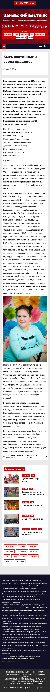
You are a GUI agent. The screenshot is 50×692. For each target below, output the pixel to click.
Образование (39, 35)
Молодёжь (24, 35)
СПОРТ (25, 489)
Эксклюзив (20, 561)
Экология (9, 561)
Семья (30, 37)
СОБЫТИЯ (26, 475)
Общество (7, 35)
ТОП (33, 475)
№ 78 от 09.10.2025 (16, 607)
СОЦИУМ (25, 502)
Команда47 (33, 546)
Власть (16, 35)
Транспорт (33, 556)
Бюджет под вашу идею (33, 519)
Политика (5, 656)
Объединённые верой (32, 505)
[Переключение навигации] (40, 46)
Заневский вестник (25, 15)
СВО (31, 35)
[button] (45, 46)
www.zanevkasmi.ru (9, 661)
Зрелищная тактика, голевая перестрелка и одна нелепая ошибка (33, 494)
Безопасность (21, 37)
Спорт (24, 556)
